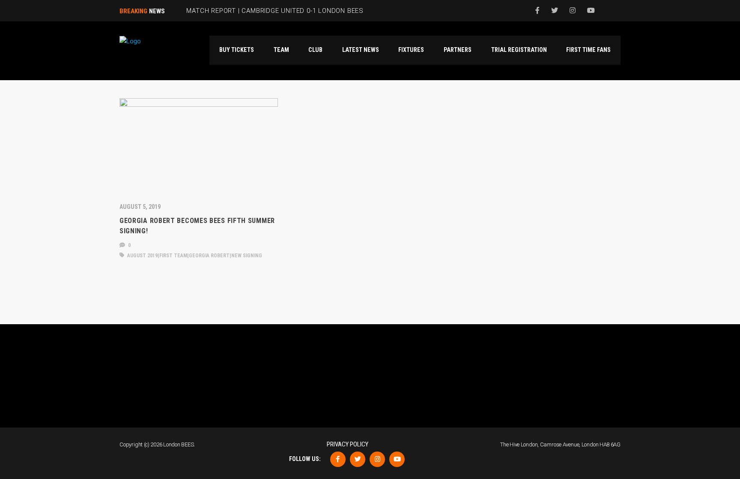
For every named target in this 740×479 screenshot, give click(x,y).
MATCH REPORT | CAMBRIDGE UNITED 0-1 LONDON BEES (275, 11)
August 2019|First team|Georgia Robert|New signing (194, 256)
